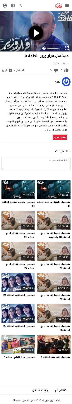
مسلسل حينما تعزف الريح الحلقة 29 (20, 235)
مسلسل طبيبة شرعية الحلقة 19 (54, 204)
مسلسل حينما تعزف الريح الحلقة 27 (20, 266)
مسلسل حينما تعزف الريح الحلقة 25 (56, 328)
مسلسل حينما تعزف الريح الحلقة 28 (56, 266)
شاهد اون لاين (52, 400)
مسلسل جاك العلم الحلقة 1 (19, 357)
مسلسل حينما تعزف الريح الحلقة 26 (56, 297)
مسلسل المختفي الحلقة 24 (19, 295)
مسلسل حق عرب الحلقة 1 (56, 357)
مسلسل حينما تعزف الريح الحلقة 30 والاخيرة (56, 235)
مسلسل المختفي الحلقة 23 (19, 326)
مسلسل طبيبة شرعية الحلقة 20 (18, 204)
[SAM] (66, 85)
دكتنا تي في (61, 390)
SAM (57, 82)
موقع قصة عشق (40, 390)
